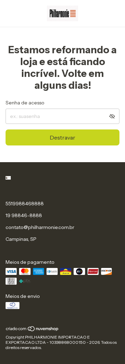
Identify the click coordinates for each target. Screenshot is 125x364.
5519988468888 (25, 203)
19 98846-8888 (24, 215)
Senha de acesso (25, 103)
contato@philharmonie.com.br (40, 227)
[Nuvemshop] (32, 330)
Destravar (62, 137)
